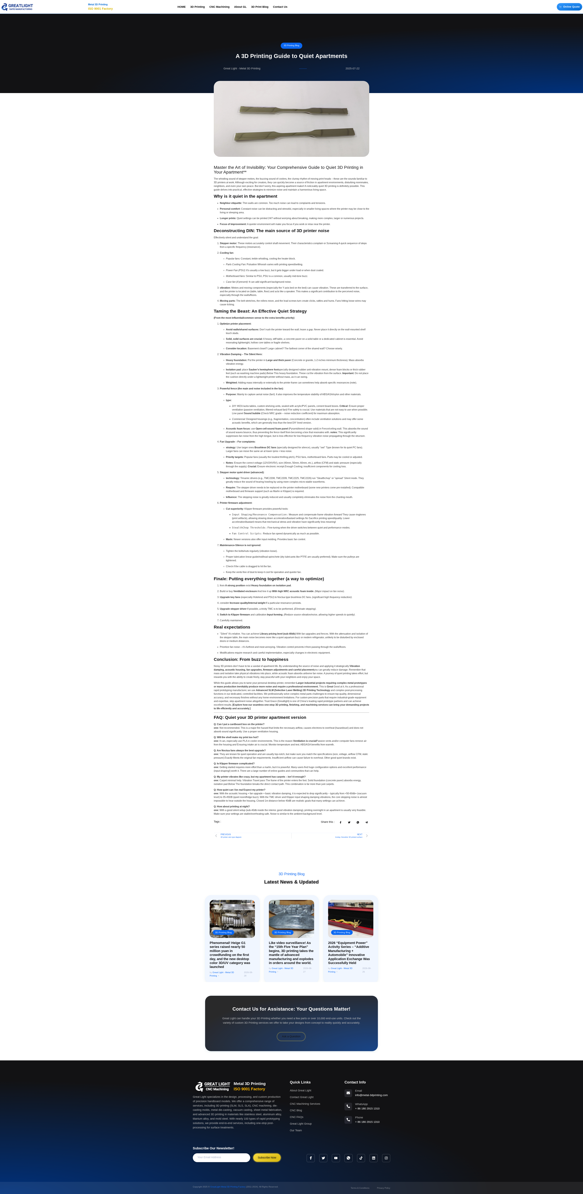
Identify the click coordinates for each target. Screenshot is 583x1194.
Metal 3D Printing (98, 4)
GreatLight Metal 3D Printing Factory (227, 1186)
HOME (181, 6)
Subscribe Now (267, 1157)
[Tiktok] (361, 1158)
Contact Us (280, 6)
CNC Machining (219, 6)
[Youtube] (336, 1158)
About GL (240, 6)
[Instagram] (386, 1158)
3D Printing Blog (291, 45)
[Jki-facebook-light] (311, 1158)
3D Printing (197, 6)
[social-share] (340, 822)
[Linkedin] (374, 1158)
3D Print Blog (259, 6)
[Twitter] (323, 1158)
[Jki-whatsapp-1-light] (348, 1158)
